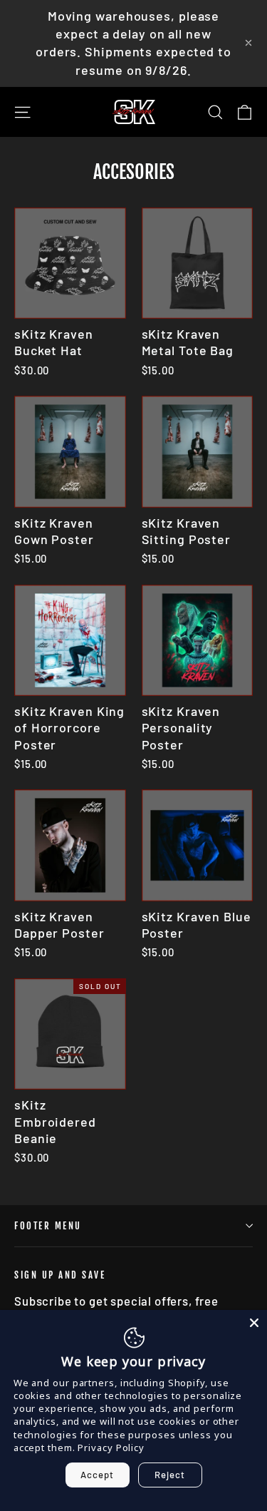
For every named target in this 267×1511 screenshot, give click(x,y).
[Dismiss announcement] (248, 43)
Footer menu (48, 1225)
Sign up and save (59, 1275)
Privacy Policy (111, 1447)
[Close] (254, 1323)
